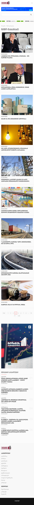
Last (19, 315)
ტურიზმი (3, 463)
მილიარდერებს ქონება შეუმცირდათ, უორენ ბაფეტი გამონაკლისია (15, 88)
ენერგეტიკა (4, 465)
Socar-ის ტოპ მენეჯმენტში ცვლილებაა (13, 119)
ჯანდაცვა (3, 482)
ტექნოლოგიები (5, 473)
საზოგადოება (5, 475)
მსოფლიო (4, 470)
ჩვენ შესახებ (5, 489)
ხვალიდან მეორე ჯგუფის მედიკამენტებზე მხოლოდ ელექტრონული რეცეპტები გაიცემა (15, 211)
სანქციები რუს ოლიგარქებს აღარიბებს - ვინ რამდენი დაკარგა (15, 56)
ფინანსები (4, 461)
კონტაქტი (4, 491)
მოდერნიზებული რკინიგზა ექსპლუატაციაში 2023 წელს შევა (15, 273)
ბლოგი (3, 480)
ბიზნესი (3, 458)
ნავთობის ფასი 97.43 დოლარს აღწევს (13, 304)
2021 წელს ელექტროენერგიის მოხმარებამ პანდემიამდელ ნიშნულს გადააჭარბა (14, 149)
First (4, 313)
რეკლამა (3, 494)
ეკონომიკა (4, 456)
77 (14, 315)
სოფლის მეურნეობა (7, 477)
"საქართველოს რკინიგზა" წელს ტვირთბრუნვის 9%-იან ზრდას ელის (16, 242)
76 (31, 313)
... (28, 313)
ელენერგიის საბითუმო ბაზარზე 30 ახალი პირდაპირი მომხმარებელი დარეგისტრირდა (15, 180)
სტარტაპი (4, 468)
